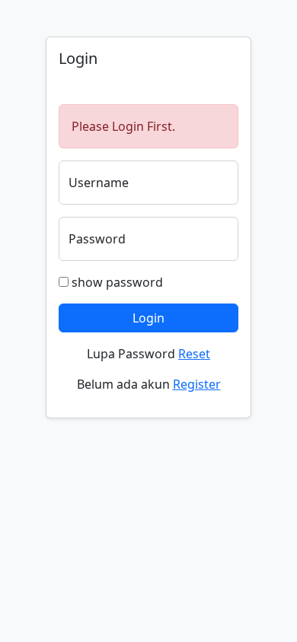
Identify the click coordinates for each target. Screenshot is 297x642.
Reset (194, 353)
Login (148, 318)
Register (197, 384)
